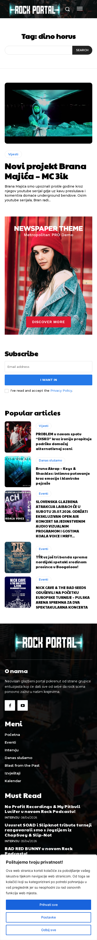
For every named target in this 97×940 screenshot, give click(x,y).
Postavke (48, 917)
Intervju (12, 817)
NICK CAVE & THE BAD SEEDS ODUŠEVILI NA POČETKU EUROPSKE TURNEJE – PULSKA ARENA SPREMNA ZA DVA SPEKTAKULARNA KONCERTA (63, 597)
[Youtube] (22, 705)
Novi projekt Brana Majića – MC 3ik (45, 170)
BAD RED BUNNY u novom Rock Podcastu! (39, 850)
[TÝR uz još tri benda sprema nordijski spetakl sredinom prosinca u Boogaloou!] (18, 557)
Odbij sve (48, 930)
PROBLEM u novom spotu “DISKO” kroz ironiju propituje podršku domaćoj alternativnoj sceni (64, 441)
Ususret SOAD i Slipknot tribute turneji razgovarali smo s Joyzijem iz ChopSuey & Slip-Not (48, 830)
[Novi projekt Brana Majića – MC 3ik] (48, 113)
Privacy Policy (61, 390)
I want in (48, 380)
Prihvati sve (49, 905)
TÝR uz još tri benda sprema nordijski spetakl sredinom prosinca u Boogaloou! (61, 561)
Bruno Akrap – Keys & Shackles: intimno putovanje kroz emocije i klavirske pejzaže (63, 476)
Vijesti (13, 154)
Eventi (43, 493)
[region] (48, 897)
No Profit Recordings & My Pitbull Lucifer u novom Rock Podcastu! (43, 808)
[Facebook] (10, 705)
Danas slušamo (50, 460)
